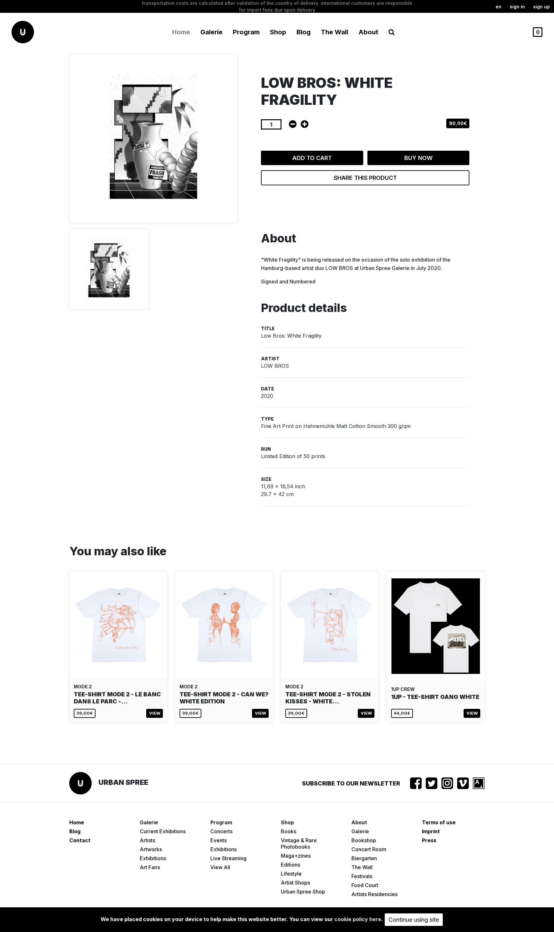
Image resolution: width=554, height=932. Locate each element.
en (498, 6)
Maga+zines (296, 855)
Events (218, 840)
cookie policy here (357, 919)
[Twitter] (431, 783)
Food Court (364, 885)
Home (181, 32)
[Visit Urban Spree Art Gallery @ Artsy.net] (479, 783)
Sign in (517, 6)
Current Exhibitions (163, 831)
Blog (304, 32)
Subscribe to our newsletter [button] (351, 783)
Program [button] (246, 32)
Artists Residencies (374, 894)
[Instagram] (447, 783)
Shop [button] (278, 32)
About (368, 32)
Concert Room (368, 849)
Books (288, 831)
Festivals (361, 876)
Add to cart (312, 158)
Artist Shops (295, 882)
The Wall (334, 32)
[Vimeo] (463, 783)
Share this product (365, 177)
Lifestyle (291, 873)
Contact (79, 840)
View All (220, 867)
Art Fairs (150, 867)
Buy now (418, 158)
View (154, 713)
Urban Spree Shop (303, 891)
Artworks (151, 849)
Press (429, 840)
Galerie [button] (211, 32)
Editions (290, 864)
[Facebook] (416, 783)
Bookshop (363, 840)
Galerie (360, 831)
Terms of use (439, 822)
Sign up (541, 6)
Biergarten (364, 858)
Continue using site (414, 919)
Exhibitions (153, 858)
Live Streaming (228, 858)
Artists (147, 840)
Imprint (431, 831)
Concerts (221, 831)
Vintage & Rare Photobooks (299, 843)
